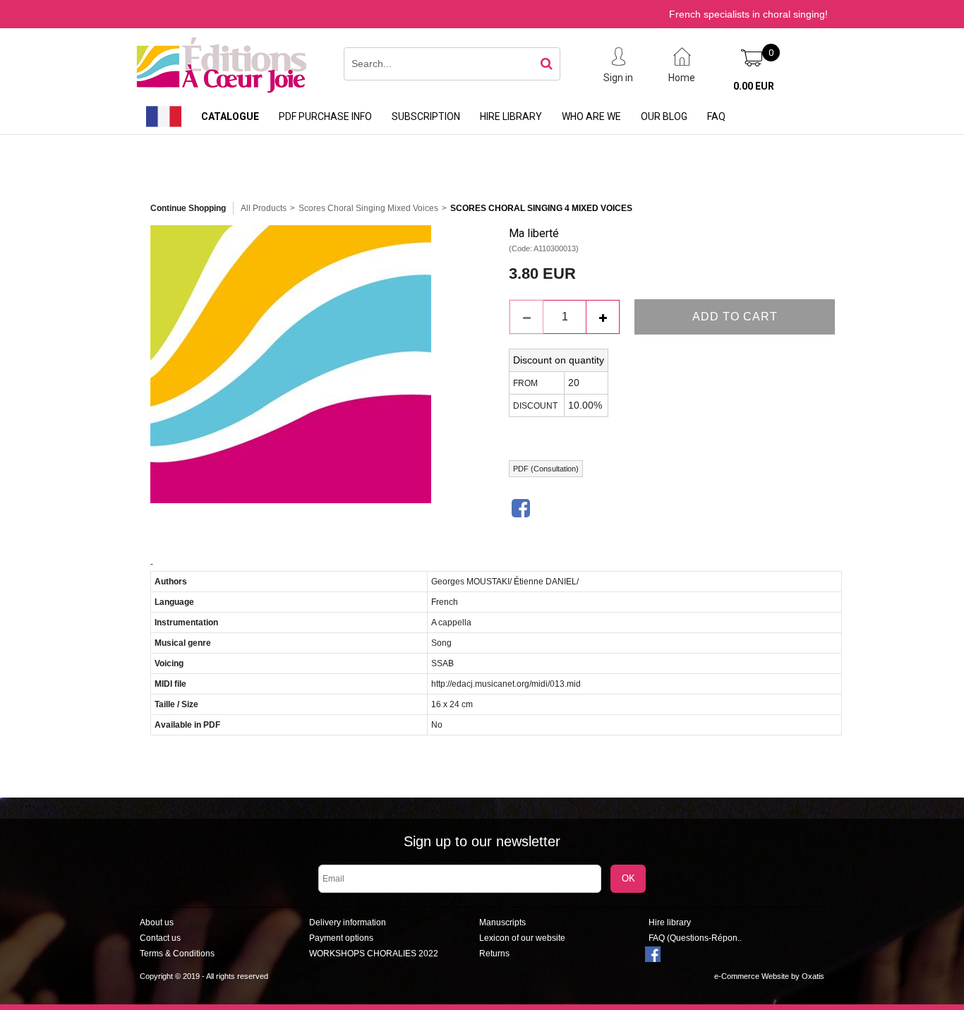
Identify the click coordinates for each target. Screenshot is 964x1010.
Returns (494, 953)
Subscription (426, 116)
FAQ (716, 116)
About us (157, 922)
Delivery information (347, 922)
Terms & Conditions (177, 953)
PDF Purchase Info (325, 116)
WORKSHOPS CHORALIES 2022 (373, 953)
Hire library (511, 116)
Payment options (341, 938)
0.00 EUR (753, 86)
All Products (264, 208)
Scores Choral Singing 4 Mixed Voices (541, 208)
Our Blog (664, 116)
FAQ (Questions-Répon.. (695, 938)
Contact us (160, 938)
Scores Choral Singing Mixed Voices (368, 208)
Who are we (591, 116)
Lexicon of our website (522, 938)
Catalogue (230, 116)
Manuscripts (502, 922)
